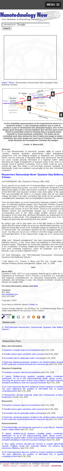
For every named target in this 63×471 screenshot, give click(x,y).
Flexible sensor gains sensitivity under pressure (24, 354)
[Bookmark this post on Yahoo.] (24, 318)
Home (4, 83)
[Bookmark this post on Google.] (19, 318)
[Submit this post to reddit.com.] (29, 318)
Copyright (6, 464)
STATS (36, 466)
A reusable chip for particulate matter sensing (23, 358)
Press (11, 83)
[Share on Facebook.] (44, 318)
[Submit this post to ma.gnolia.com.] (34, 318)
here (36, 286)
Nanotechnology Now (30, 17)
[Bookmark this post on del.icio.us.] (4, 318)
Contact (31, 304)
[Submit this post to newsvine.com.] (14, 318)
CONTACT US (25, 466)
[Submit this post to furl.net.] (39, 318)
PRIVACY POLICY (10, 466)
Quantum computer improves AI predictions (22, 350)
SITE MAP (45, 466)
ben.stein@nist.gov (10, 294)
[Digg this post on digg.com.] (9, 318)
